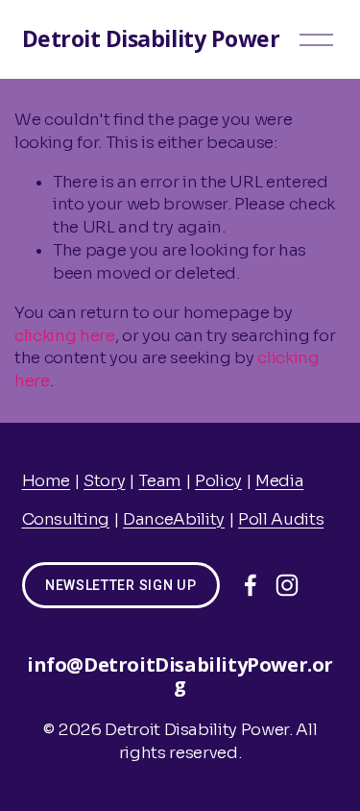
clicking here (64, 336)
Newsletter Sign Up (121, 585)
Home (46, 481)
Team (159, 481)
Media (279, 481)
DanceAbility (174, 519)
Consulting (66, 519)
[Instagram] (287, 585)
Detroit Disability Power (151, 38)
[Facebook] (250, 585)
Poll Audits (281, 519)
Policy (218, 481)
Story (104, 481)
